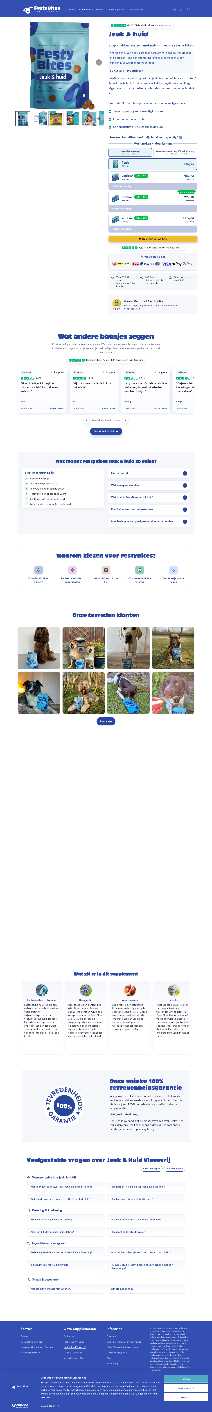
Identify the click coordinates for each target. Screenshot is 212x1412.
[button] (85, 9)
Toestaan (186, 1379)
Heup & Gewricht (73, 1352)
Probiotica (69, 1336)
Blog (109, 1358)
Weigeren (186, 1397)
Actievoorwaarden (30, 1352)
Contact (25, 1336)
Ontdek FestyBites (117, 1352)
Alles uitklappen (151, 1168)
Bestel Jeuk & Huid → (106, 431)
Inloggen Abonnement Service (37, 1347)
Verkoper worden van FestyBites (124, 1341)
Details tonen (48, 1406)
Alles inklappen (174, 1168)
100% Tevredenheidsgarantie (122, 1347)
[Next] (99, 62)
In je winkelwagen (154, 239)
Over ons (111, 1336)
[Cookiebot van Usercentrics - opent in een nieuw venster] (20, 1406)
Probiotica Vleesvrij (74, 1341)
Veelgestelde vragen (32, 1341)
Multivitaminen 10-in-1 (76, 1358)
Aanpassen (184, 1388)
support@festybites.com (157, 1125)
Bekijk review (57, 408)
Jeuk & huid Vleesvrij (75, 1347)
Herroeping (113, 1363)
